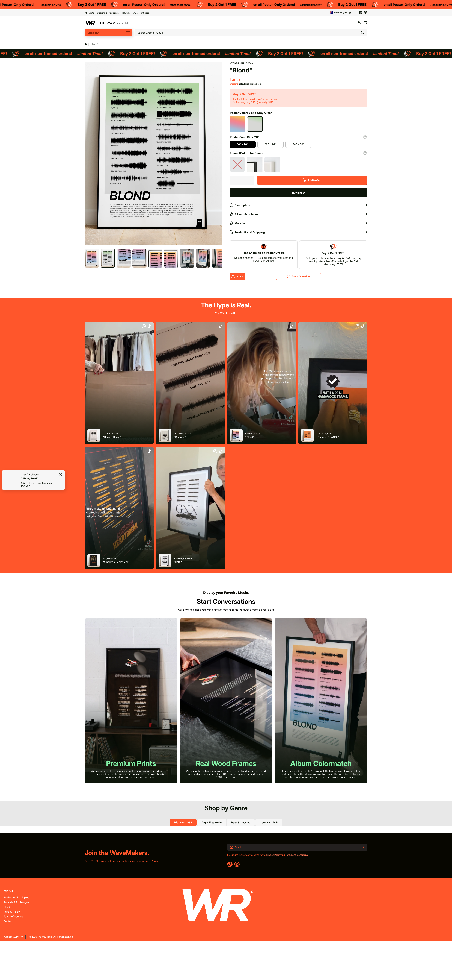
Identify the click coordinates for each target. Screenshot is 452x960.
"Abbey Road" (29, 478)
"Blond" (249, 436)
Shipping (234, 84)
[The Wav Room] (107, 23)
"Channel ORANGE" (327, 436)
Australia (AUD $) (12, 937)
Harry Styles (111, 433)
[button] (365, 22)
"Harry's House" (112, 436)
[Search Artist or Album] (362, 32)
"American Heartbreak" (116, 561)
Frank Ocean (245, 63)
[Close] (60, 474)
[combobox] (251, 32)
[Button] (365, 137)
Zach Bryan (109, 558)
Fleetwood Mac (183, 433)
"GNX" (178, 561)
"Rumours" (180, 436)
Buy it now (298, 192)
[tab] (211, 822)
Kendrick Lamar (183, 558)
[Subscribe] (362, 847)
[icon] (144, 327)
